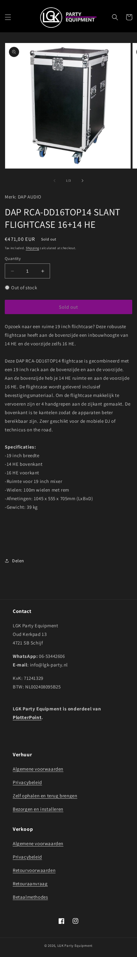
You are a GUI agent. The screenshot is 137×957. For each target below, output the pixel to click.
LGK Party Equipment (75, 945)
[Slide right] (83, 181)
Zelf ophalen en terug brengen (45, 796)
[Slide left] (54, 181)
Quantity (13, 258)
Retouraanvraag (30, 884)
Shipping (32, 248)
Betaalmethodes (30, 897)
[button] (8, 17)
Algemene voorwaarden (38, 769)
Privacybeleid (27, 782)
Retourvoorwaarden (34, 870)
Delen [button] (18, 561)
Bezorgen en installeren (38, 809)
